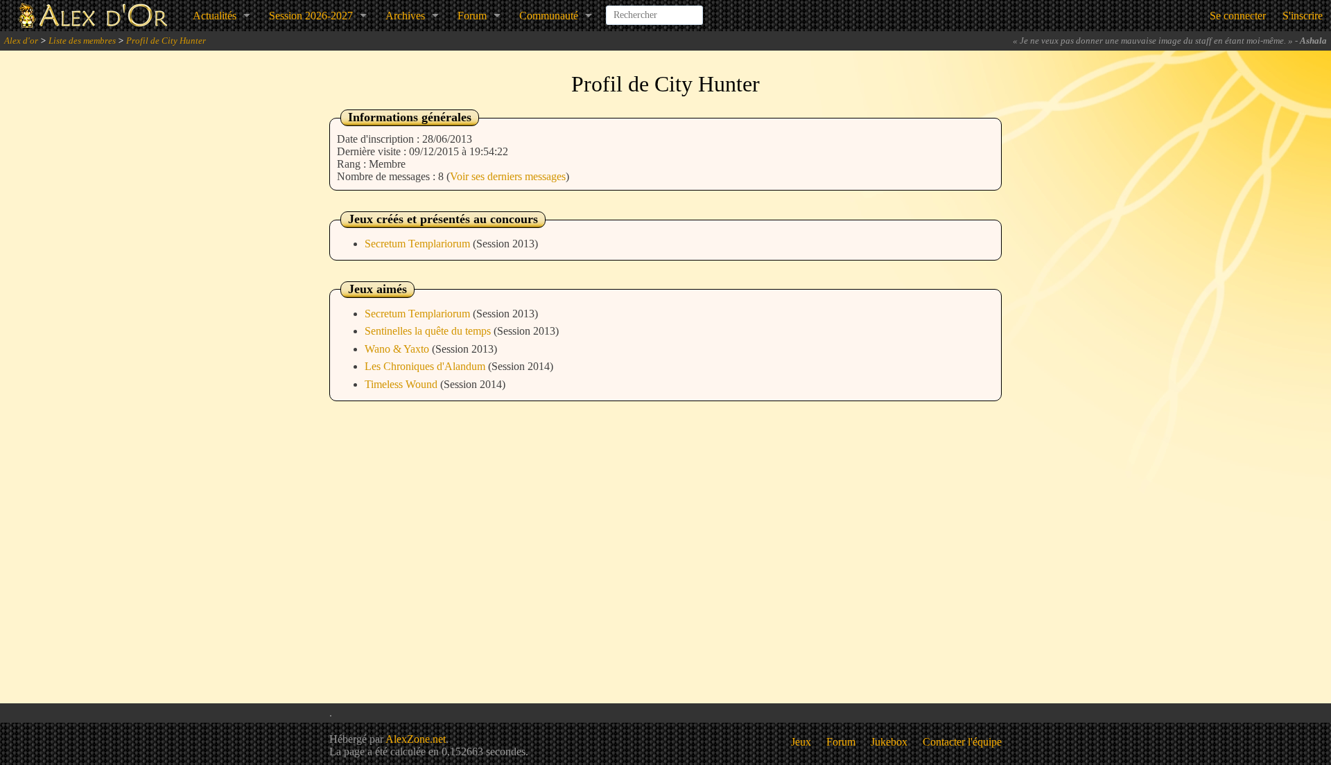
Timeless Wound (402, 384)
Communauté (548, 15)
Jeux (801, 742)
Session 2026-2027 (311, 15)
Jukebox (889, 742)
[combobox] (654, 9)
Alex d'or (21, 40)
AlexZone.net (415, 739)
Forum (472, 15)
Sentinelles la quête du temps (429, 331)
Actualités (214, 15)
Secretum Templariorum (419, 243)
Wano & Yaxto (398, 349)
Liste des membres (82, 40)
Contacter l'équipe (962, 742)
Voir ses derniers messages (508, 176)
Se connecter (1238, 15)
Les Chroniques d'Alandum (426, 366)
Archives (405, 15)
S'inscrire (1302, 15)
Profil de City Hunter (166, 40)
